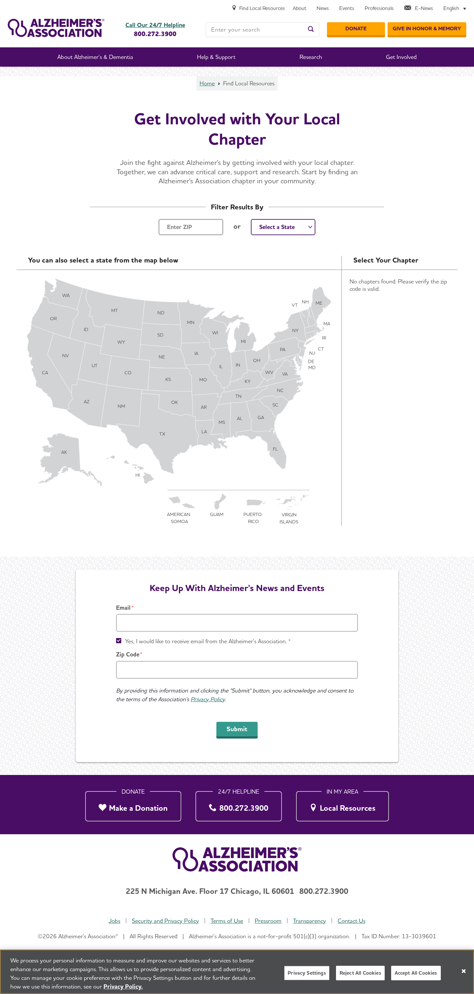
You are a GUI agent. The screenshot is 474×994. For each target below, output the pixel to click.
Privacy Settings (307, 973)
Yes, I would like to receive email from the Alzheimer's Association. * (208, 641)
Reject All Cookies (360, 973)
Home (207, 83)
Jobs (114, 920)
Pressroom (268, 920)
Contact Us (351, 920)
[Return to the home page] (56, 28)
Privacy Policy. (123, 986)
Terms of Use (227, 920)
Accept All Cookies (416, 973)
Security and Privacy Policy (165, 920)
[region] (237, 972)
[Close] (464, 971)
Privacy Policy (208, 699)
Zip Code (127, 654)
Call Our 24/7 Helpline (155, 25)
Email (123, 607)
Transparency (309, 920)
